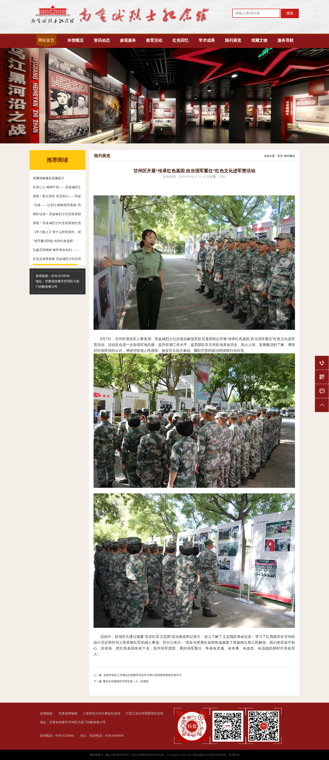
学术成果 (207, 40)
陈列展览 (233, 40)
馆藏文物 (259, 40)
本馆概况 (75, 40)
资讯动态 (102, 40)
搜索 (289, 13)
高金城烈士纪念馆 (204, 754)
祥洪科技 (234, 754)
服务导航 (286, 40)
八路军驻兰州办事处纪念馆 (101, 713)
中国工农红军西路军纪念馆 (144, 713)
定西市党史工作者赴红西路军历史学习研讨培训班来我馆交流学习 (143, 675)
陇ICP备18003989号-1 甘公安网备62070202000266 (135, 754)
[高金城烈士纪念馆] (119, 23)
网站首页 (46, 40)
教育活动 (154, 40)
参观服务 (128, 40)
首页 (280, 156)
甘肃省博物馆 (68, 713)
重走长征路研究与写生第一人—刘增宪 (126, 681)
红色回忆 (181, 40)
